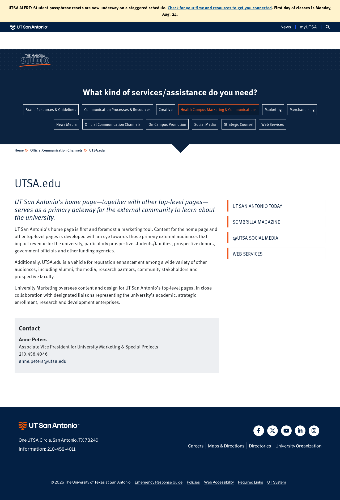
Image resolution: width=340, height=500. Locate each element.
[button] (328, 27)
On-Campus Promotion (167, 124)
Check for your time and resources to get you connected (220, 8)
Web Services (272, 124)
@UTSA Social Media (255, 237)
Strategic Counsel (238, 124)
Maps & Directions (226, 445)
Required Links (250, 482)
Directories (260, 445)
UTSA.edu (96, 150)
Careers (195, 445)
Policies (193, 482)
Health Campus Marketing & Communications (219, 109)
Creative (166, 109)
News (285, 27)
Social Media (205, 124)
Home (19, 150)
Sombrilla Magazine (256, 221)
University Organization (298, 445)
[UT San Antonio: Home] (29, 27)
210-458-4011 (61, 449)
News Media (66, 124)
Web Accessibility (219, 482)
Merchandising (302, 109)
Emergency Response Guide (158, 482)
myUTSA (308, 27)
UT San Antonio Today (257, 205)
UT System (276, 482)
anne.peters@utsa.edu (42, 360)
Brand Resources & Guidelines (51, 109)
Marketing (273, 109)
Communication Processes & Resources (117, 109)
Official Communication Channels (113, 124)
